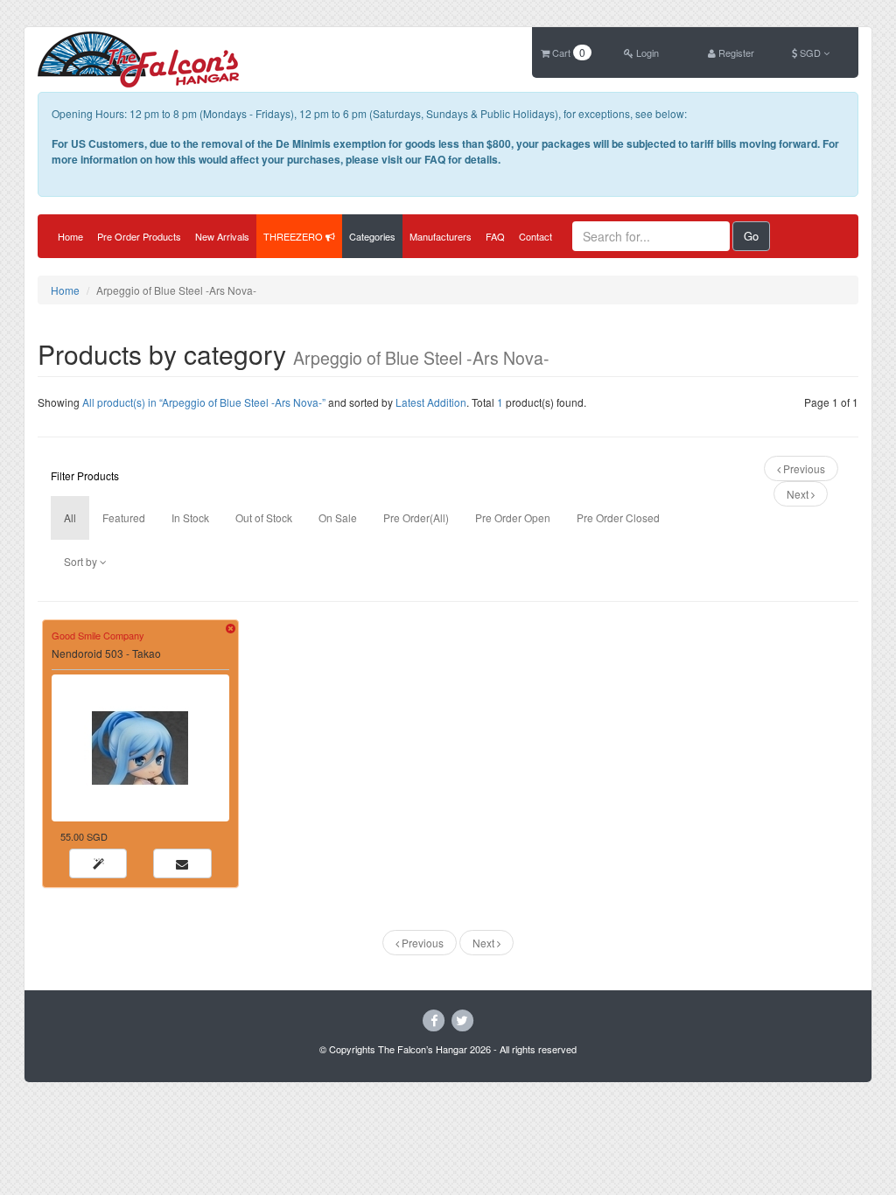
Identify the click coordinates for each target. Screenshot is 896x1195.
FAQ (495, 236)
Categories (372, 236)
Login (646, 52)
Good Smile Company (98, 635)
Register (735, 52)
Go (751, 235)
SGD (810, 52)
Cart (567, 52)
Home (70, 236)
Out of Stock (263, 517)
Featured (123, 517)
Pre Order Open (512, 517)
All (70, 517)
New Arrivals (222, 236)
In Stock (190, 517)
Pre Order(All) (416, 517)
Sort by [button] (82, 561)
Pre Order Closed (618, 517)
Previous (802, 468)
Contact (535, 236)
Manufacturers (441, 236)
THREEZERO (294, 236)
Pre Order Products (139, 236)
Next (799, 493)
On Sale (337, 517)
